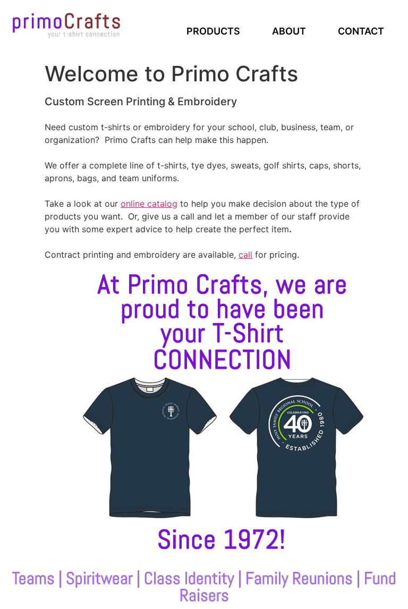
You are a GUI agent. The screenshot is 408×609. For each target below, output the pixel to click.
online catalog (149, 203)
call (245, 254)
